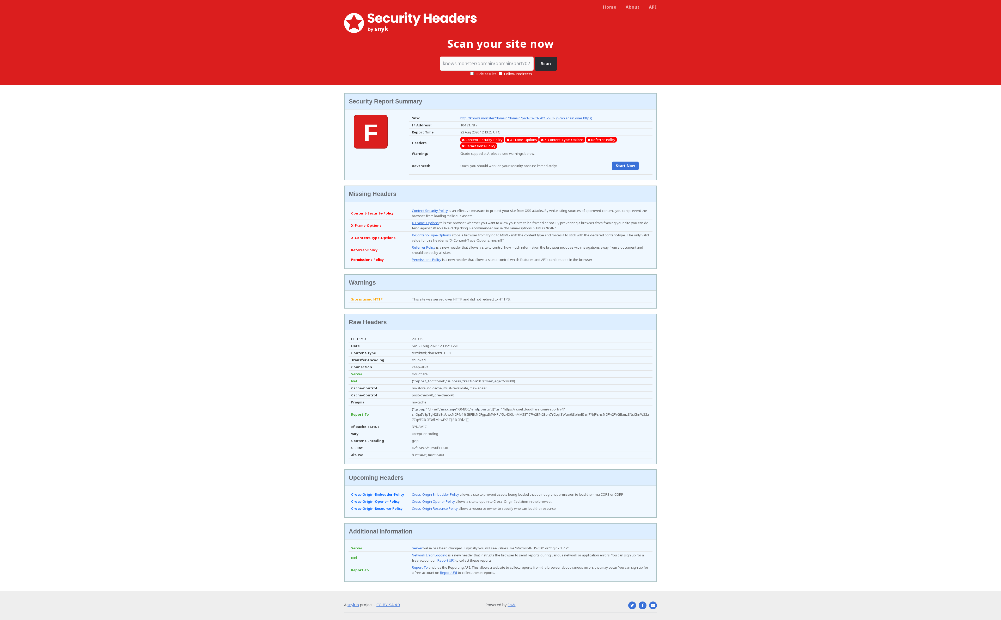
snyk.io (353, 604)
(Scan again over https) (574, 118)
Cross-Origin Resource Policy (435, 508)
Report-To (420, 567)
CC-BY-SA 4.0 (388, 604)
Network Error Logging (429, 555)
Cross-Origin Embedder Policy (435, 494)
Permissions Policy (426, 259)
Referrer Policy (423, 247)
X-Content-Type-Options (431, 235)
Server (417, 548)
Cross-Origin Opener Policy (433, 501)
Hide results (485, 73)
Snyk (511, 604)
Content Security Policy (430, 210)
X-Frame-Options (425, 222)
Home (610, 7)
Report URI (446, 560)
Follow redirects (518, 73)
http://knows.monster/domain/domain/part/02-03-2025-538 (506, 118)
